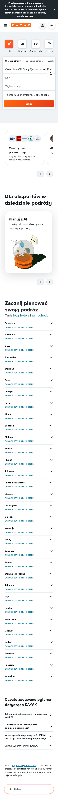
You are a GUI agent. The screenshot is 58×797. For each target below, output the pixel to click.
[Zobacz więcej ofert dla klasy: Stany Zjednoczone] (51, 574)
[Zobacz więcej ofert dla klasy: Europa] (51, 562)
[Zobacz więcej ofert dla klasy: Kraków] (51, 642)
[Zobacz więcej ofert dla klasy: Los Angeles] (51, 505)
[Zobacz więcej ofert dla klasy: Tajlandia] (51, 585)
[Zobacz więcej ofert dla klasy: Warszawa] (51, 619)
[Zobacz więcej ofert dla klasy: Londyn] (51, 391)
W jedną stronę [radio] (34, 60)
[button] (54, 9)
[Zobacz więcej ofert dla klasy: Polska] (51, 608)
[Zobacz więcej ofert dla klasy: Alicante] (51, 471)
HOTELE (30, 327)
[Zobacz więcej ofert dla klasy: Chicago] (51, 517)
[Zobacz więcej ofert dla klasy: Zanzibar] (51, 551)
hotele (24, 315)
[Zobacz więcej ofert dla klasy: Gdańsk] (51, 631)
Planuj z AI (18, 219)
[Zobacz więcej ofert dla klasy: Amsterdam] (51, 357)
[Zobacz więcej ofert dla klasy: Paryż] (51, 380)
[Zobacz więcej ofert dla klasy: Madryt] (51, 448)
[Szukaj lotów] (9, 44)
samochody (40, 315)
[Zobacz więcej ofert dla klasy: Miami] (51, 414)
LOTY (21, 327)
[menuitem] (9, 46)
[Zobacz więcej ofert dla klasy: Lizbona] (51, 494)
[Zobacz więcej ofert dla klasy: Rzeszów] (51, 665)
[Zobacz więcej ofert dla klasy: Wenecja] (51, 528)
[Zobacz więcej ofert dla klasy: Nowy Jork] (51, 335)
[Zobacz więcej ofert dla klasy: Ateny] (51, 540)
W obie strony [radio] (13, 60)
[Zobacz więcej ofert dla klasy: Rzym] (51, 403)
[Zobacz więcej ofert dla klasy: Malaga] (51, 437)
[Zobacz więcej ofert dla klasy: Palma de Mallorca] (51, 483)
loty (16, 315)
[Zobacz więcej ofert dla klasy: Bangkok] (51, 426)
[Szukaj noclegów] (22, 44)
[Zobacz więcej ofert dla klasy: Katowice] (51, 676)
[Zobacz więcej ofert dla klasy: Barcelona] (51, 323)
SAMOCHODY (11, 327)
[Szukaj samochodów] (35, 44)
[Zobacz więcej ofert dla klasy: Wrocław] (51, 653)
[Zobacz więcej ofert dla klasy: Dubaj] (51, 346)
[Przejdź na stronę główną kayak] (21, 25)
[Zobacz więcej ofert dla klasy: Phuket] (51, 460)
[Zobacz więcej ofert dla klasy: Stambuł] (51, 369)
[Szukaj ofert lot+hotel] (49, 44)
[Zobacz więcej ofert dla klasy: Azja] (51, 596)
